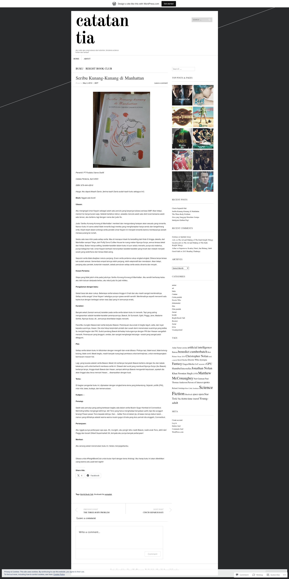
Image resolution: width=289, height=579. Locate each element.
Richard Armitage (178, 388)
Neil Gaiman (199, 378)
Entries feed (176, 426)
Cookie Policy (59, 574)
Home (76, 58)
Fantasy (177, 363)
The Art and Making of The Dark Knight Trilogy (195, 240)
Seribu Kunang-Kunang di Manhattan (185, 211)
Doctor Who (176, 300)
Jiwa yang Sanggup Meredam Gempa (185, 217)
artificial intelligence (200, 347)
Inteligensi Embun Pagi (180, 220)
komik (174, 315)
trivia (174, 327)
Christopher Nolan (197, 356)
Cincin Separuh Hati (153, 511)
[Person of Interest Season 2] (203, 160)
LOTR (195, 373)
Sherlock (188, 394)
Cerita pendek (177, 297)
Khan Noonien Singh (182, 373)
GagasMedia (188, 363)
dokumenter (176, 303)
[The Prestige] (182, 95)
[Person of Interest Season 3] (182, 181)
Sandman (196, 388)
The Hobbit (182, 398)
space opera (198, 394)
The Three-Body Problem (97, 511)
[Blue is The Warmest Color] (203, 95)
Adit (96, 83)
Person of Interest (195, 382)
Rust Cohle (188, 388)
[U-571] (203, 138)
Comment (152, 554)
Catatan (174, 294)
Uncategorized (177, 330)
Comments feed (177, 429)
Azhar (174, 248)
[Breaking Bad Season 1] (203, 117)
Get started (169, 4)
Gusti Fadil (176, 251)
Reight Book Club (99, 68)
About (87, 58)
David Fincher (182, 360)
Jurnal (174, 312)
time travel (193, 398)
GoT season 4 (200, 364)
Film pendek (176, 309)
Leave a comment (161, 83)
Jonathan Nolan (202, 368)
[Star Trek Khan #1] (203, 181)
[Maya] (182, 160)
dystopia (203, 359)
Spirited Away (186, 237)
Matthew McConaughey (191, 375)
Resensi (175, 321)
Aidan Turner (177, 347)
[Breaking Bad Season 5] (182, 138)
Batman (175, 352)
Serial (174, 324)
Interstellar (186, 368)
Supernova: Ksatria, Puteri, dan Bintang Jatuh (195, 248)
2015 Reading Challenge (191, 251)
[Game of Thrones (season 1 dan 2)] (182, 117)
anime (174, 285)
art (173, 288)
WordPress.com (177, 432)
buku (79, 68)
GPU (209, 364)
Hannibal (176, 368)
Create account (177, 420)
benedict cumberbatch (192, 351)
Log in (174, 423)
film (173, 306)
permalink (108, 494)
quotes (207, 382)
